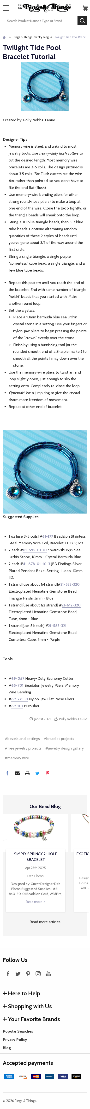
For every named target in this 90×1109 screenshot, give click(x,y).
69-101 (17, 706)
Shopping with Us (30, 1006)
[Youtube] (48, 973)
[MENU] (6, 8)
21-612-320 (71, 605)
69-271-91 (19, 699)
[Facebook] (7, 773)
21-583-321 (57, 625)
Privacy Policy (15, 1039)
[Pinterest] (47, 773)
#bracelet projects (59, 738)
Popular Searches (18, 1031)
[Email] (17, 773)
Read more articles (45, 922)
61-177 (47, 536)
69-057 (17, 678)
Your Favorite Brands (34, 1019)
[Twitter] (37, 773)
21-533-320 (70, 584)
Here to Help (24, 993)
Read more (34, 902)
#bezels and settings (22, 738)
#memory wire (17, 758)
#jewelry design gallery (64, 748)
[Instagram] (38, 973)
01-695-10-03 (35, 550)
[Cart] (85, 8)
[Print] (27, 773)
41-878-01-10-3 (36, 564)
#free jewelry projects (23, 748)
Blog (7, 1047)
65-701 (17, 685)
